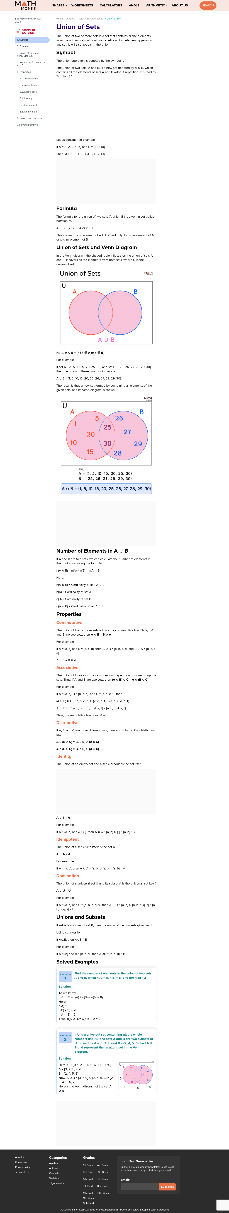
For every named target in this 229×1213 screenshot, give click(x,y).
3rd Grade (88, 1172)
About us (20, 1157)
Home (59, 18)
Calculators (111, 5)
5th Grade (88, 1179)
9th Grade (88, 1193)
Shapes (58, 5)
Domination (31, 111)
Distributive (31, 91)
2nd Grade (103, 1165)
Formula (24, 46)
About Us (180, 5)
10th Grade (104, 1193)
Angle (134, 5)
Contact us (21, 1162)
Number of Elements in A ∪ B (31, 64)
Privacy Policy (22, 1167)
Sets (80, 18)
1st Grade (88, 1165)
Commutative (31, 78)
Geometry (54, 1173)
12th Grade (89, 1203)
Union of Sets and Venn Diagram (28, 54)
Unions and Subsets (31, 118)
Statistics (54, 1178)
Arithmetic (155, 5)
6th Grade (103, 1179)
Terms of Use (22, 1172)
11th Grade (89, 1198)
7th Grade (88, 1186)
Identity (28, 98)
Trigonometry (56, 1183)
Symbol (24, 39)
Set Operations (95, 18)
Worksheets (82, 5)
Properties (25, 71)
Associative (31, 85)
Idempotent (31, 105)
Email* (125, 1180)
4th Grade (103, 1172)
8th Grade (102, 1186)
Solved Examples (28, 124)
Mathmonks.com (76, 1209)
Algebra (70, 18)
